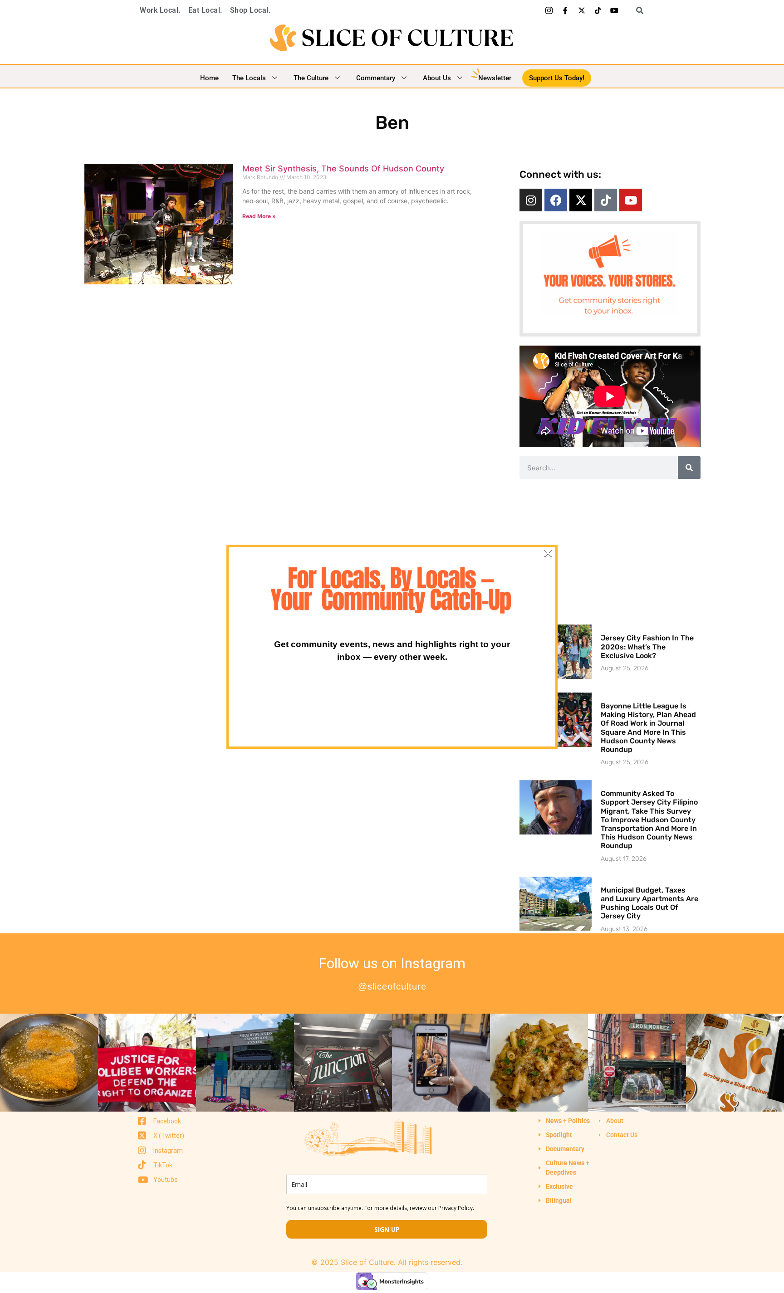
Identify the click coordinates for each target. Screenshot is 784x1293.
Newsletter (494, 78)
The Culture (311, 78)
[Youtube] (614, 10)
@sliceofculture (392, 986)
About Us (437, 78)
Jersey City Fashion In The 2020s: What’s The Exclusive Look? (647, 646)
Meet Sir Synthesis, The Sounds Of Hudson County (343, 168)
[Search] (689, 467)
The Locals (249, 78)
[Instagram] (530, 200)
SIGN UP (387, 1229)
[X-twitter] (581, 10)
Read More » (259, 216)
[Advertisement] (609, 551)
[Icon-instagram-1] (549, 10)
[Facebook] (555, 200)
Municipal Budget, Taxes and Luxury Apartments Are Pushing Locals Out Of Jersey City (649, 903)
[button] (636, 10)
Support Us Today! (556, 78)
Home (209, 78)
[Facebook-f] (565, 10)
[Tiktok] (598, 10)
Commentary (375, 78)
